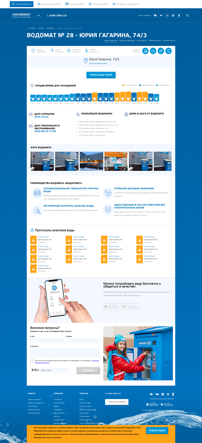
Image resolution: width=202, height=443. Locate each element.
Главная (32, 28)
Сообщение (34, 346)
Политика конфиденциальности (90, 423)
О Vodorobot (58, 399)
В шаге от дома (59, 420)
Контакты (57, 416)
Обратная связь (59, 413)
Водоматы (50, 28)
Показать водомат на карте (98, 63)
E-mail (32, 336)
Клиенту (41, 28)
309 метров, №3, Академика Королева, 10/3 (97, 122)
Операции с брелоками (51, 4)
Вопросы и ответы (85, 406)
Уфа (38, 15)
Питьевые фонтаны (85, 420)
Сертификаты (58, 410)
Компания (58, 394)
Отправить (88, 370)
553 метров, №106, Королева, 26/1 (94, 128)
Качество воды (84, 416)
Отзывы (56, 406)
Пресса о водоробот (60, 423)
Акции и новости (59, 403)
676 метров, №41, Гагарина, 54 (92, 135)
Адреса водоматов (23, 4)
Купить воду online (101, 75)
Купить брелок (141, 40)
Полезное (83, 394)
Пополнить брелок (100, 4)
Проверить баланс (77, 4)
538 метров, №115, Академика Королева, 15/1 (98, 125)
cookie (66, 431)
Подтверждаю (157, 430)
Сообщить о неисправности (128, 4)
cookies (51, 428)
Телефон (69, 336)
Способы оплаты (85, 403)
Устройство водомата (86, 410)
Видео (81, 399)
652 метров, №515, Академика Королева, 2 (97, 132)
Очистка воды (84, 413)
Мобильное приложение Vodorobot (162, 399)
